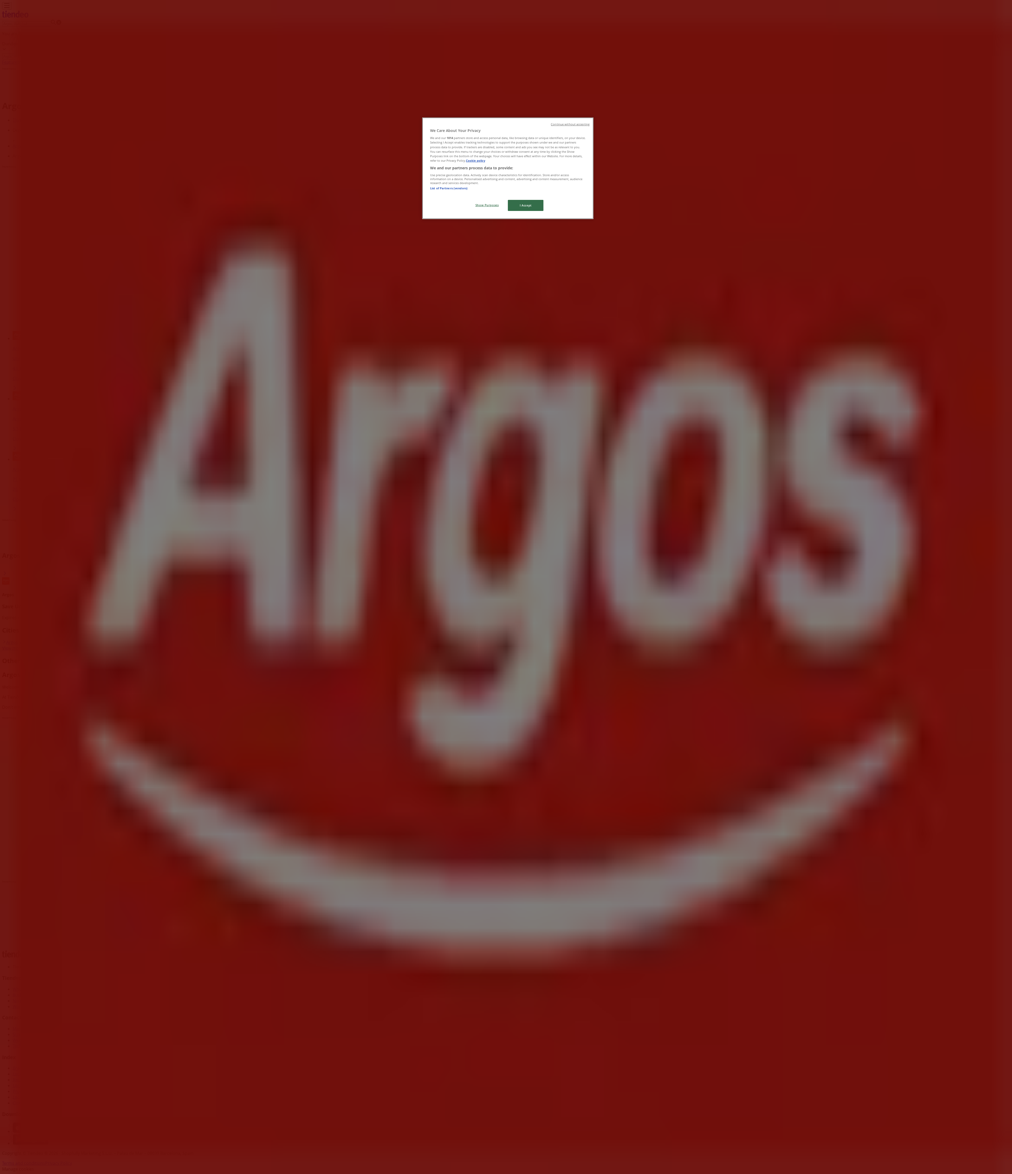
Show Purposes (487, 205)
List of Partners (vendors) (449, 188)
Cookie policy (475, 160)
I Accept (526, 205)
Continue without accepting (570, 124)
